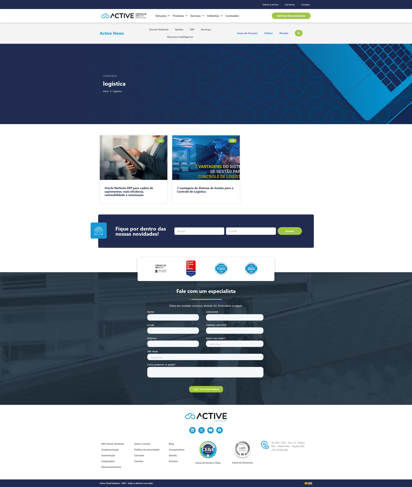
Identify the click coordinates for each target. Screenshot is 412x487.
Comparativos (176, 449)
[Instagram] (201, 430)
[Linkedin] (192, 430)
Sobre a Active (270, 4)
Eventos (173, 461)
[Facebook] (219, 430)
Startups (206, 29)
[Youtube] (210, 430)
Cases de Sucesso (247, 33)
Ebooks (283, 33)
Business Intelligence (180, 36)
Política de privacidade (146, 449)
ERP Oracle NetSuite (112, 443)
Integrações (108, 461)
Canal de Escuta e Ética (208, 462)
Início (106, 91)
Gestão (179, 29)
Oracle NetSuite (159, 29)
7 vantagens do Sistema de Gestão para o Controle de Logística (205, 189)
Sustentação (108, 455)
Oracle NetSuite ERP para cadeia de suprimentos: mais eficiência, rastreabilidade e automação (129, 191)
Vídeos (268, 33)
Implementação (110, 449)
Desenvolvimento (111, 467)
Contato (305, 4)
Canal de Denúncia (242, 462)
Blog (171, 443)
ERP (192, 29)
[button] (143, 269)
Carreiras (290, 4)
